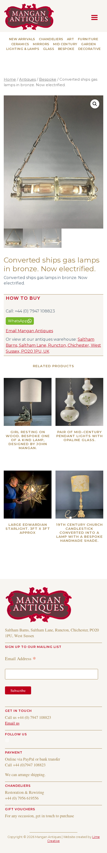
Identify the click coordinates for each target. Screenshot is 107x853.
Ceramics (20, 44)
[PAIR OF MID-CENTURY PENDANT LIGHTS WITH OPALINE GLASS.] (79, 402)
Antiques (27, 79)
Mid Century (65, 44)
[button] (94, 103)
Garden (88, 44)
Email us (12, 723)
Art (70, 39)
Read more (37, 454)
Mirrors (41, 44)
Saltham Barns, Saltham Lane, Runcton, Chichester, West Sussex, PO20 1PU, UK (53, 345)
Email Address (20, 658)
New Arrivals (22, 39)
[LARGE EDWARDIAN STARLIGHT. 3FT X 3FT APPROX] (28, 495)
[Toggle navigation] (95, 16)
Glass (48, 49)
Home (10, 79)
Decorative (89, 49)
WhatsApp (18, 321)
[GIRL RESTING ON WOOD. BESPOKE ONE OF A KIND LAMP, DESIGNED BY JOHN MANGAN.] (28, 402)
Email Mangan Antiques (29, 330)
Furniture (88, 39)
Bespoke (66, 49)
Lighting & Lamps (22, 49)
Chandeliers (51, 39)
